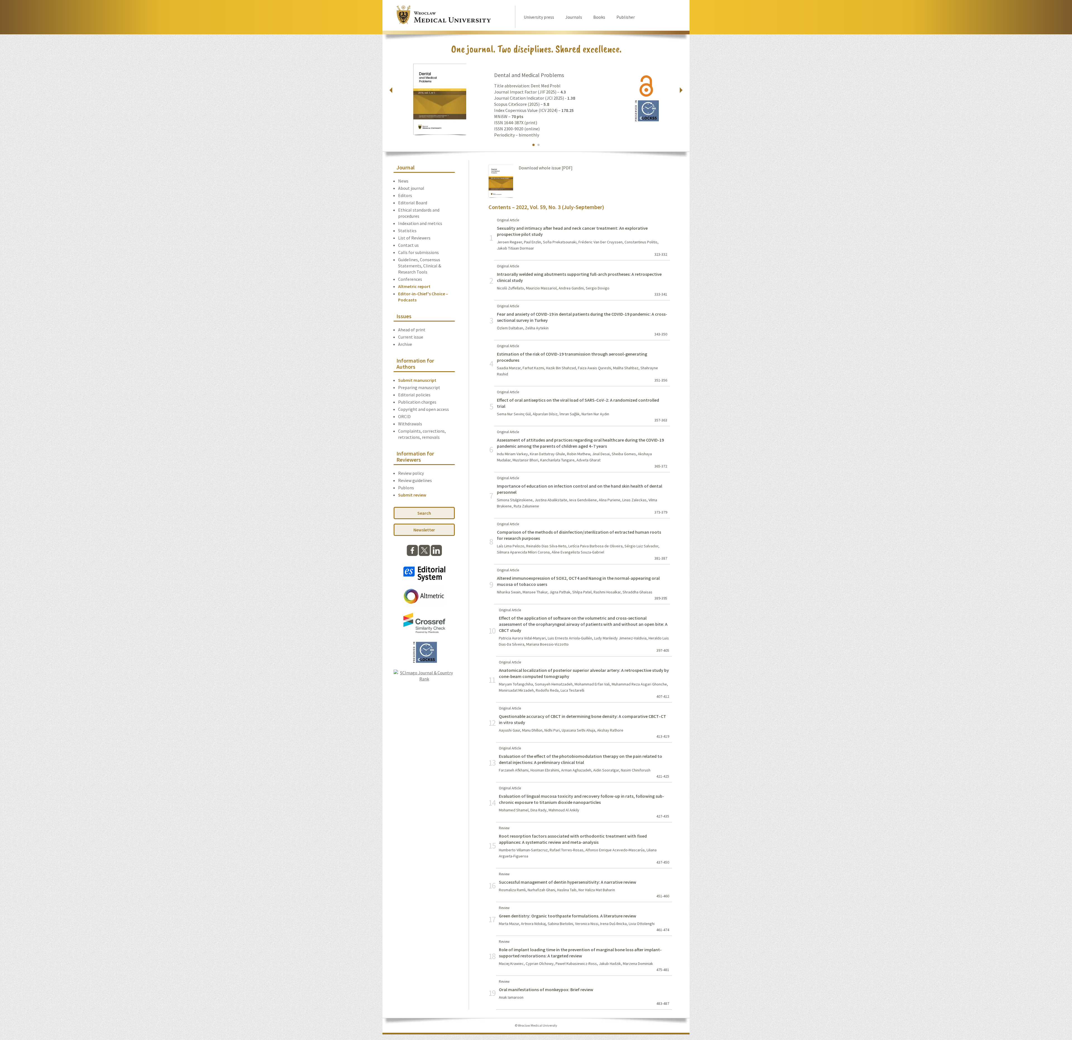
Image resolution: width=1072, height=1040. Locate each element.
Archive (405, 344)
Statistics (407, 230)
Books (599, 17)
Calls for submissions (418, 252)
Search (424, 513)
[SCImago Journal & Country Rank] (424, 679)
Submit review (412, 495)
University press (539, 17)
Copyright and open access (423, 409)
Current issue (410, 337)
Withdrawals (410, 423)
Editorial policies (414, 394)
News (403, 181)
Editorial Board (412, 202)
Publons (406, 487)
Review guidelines (415, 480)
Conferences (410, 279)
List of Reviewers (414, 238)
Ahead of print (411, 329)
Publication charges (417, 402)
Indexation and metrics (420, 223)
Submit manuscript (417, 380)
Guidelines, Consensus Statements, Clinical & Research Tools (419, 266)
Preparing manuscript (419, 387)
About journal (411, 188)
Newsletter (424, 530)
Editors (405, 195)
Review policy (411, 473)
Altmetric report (414, 286)
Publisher (625, 17)
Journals (573, 17)
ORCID (404, 416)
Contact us (408, 245)
